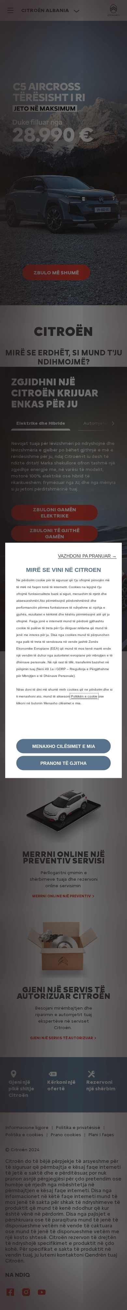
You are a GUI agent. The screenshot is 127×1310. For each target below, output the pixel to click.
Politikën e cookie (84, 696)
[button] (87, 555)
